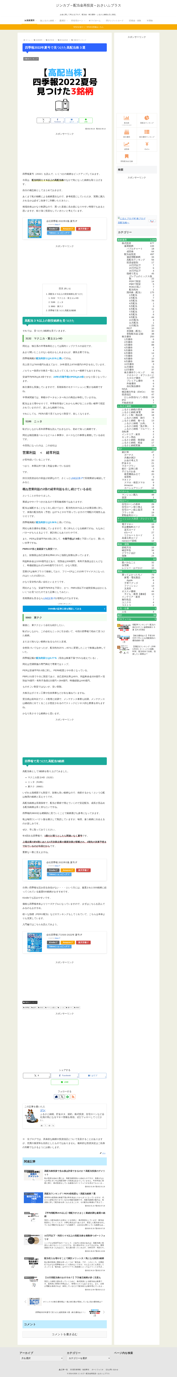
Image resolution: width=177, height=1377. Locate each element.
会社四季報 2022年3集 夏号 (60, 221)
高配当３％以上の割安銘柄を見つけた (65, 294)
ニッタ (62, 1007)
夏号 (34, 1007)
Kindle (52, 229)
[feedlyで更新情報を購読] (67, 1096)
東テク (70, 1007)
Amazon (67, 229)
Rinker (57, 224)
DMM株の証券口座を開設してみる (64, 609)
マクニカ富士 (51, 1007)
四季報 (27, 1007)
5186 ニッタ (57, 302)
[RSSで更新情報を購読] (73, 1096)
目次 (61, 288)
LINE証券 (75, 478)
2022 (41, 1007)
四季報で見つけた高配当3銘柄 (62, 310)
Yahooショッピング (58, 233)
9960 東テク (57, 306)
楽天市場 (82, 229)
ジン (43, 1110)
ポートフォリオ (97, 1370)
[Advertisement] (65, 153)
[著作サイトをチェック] (56, 1096)
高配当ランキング (31, 1002)
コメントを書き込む (65, 1334)
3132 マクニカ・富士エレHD (65, 298)
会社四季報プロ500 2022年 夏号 (63, 934)
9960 (77, 1007)
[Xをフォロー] (61, 1096)
